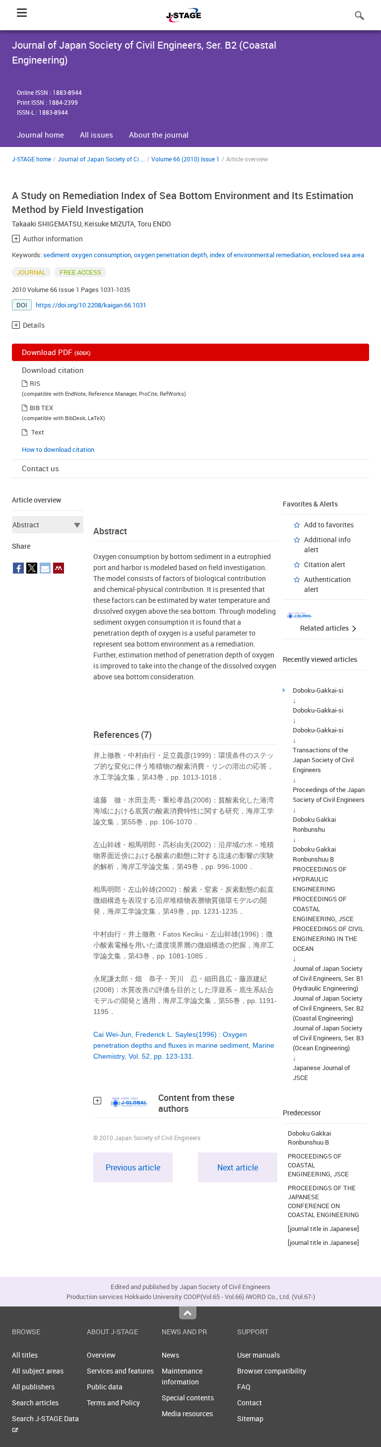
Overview (101, 1355)
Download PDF (56, 352)
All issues (96, 135)
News (170, 1355)
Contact (249, 1402)
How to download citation (58, 449)
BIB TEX (41, 407)
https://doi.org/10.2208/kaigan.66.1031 (91, 304)
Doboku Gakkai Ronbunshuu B (309, 1138)
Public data (105, 1386)
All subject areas (38, 1370)
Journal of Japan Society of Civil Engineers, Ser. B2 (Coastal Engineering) (328, 1008)
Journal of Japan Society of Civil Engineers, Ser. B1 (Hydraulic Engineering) (328, 978)
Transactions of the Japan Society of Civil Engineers (323, 759)
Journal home (40, 135)
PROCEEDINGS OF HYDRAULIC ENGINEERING (320, 879)
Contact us (40, 468)
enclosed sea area (338, 254)
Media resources (187, 1413)
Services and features (120, 1370)
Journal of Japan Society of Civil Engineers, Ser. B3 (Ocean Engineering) (328, 1037)
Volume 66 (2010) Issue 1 (185, 159)
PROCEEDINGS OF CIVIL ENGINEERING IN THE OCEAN (328, 938)
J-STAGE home (31, 159)
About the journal (159, 135)
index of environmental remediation (260, 254)
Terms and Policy (113, 1402)
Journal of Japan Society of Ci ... (101, 159)
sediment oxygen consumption (87, 254)
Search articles (35, 1402)
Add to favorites (329, 524)
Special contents (188, 1397)
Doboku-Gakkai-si (318, 690)
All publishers (33, 1386)
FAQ (244, 1386)
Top (187, 1312)
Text (37, 432)
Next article (237, 1167)
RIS (35, 383)
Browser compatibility (271, 1370)
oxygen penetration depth (170, 254)
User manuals (258, 1355)
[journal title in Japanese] (323, 1228)
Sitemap (250, 1418)
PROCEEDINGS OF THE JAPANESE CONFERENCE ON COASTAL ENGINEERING (323, 1201)
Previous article (133, 1167)
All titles (25, 1355)
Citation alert (324, 564)
